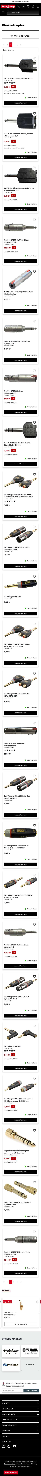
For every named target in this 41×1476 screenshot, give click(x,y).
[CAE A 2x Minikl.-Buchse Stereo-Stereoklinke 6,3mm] (20, 430)
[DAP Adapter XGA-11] (20, 584)
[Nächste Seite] (17, 44)
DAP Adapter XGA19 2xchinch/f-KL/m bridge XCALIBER (17, 645)
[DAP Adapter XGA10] (20, 1034)
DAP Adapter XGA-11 (12, 597)
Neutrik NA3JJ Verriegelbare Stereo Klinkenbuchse (18, 293)
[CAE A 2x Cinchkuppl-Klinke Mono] (20, 66)
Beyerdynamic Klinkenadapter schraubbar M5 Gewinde (16, 1152)
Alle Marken (30, 1365)
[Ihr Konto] (33, 6)
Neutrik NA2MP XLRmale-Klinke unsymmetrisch (17, 1253)
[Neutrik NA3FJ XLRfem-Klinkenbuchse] (20, 378)
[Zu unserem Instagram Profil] (3, 1446)
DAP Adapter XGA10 (12, 1046)
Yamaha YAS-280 (10, 1313)
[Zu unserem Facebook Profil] (8, 1446)
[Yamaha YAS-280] (20, 1305)
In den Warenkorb (21, 103)
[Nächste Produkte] (39, 1312)
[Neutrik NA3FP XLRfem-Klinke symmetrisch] (20, 932)
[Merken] (34, 58)
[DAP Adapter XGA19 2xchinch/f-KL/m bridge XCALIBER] (20, 632)
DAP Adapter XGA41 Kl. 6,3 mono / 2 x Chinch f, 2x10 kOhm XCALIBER (18, 495)
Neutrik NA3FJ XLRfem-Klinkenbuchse (13, 392)
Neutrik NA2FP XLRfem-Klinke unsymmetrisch (16, 241)
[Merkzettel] (28, 6)
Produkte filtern (22, 36)
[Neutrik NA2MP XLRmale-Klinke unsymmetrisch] (20, 1239)
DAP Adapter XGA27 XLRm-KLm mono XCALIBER (17, 548)
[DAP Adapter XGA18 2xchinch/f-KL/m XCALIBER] (20, 681)
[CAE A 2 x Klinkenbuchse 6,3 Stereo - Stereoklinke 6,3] (20, 176)
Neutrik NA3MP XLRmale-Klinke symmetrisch (17, 342)
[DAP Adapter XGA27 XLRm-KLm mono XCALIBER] (20, 535)
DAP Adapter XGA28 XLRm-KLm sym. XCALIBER (17, 797)
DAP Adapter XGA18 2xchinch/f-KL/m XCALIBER (17, 695)
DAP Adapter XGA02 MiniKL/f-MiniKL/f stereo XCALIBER (16, 847)
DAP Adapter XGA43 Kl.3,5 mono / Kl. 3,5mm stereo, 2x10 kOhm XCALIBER (18, 1100)
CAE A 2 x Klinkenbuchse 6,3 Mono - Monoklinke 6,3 (18, 135)
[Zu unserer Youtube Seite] (14, 1446)
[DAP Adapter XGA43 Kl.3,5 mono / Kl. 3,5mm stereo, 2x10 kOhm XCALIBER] (20, 1086)
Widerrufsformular (11, 1473)
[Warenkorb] (37, 6)
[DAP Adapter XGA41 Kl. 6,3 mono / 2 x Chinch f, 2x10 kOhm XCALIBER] (20, 482)
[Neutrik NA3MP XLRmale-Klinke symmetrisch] (20, 329)
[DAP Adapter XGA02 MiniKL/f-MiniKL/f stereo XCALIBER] (20, 833)
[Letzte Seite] (21, 44)
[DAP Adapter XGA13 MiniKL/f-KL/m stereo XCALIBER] (20, 883)
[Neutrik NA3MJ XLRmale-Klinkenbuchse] (20, 731)
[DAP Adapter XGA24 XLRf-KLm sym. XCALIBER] (20, 984)
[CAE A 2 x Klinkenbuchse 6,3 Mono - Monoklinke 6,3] (20, 121)
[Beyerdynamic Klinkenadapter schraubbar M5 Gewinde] (20, 1138)
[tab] (6, 1290)
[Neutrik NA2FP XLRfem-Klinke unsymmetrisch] (20, 227)
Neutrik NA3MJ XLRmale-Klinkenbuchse (14, 744)
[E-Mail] (23, 6)
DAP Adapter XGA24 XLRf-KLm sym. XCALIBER (16, 998)
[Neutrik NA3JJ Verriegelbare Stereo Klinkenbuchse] (20, 279)
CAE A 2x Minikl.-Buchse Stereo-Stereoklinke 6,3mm (17, 444)
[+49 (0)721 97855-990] (18, 6)
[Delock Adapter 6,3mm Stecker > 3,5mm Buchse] (20, 1190)
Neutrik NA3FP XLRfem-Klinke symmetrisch (16, 946)
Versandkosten (9, 1464)
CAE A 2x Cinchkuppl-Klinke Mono (18, 78)
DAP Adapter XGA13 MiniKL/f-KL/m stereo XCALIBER (18, 896)
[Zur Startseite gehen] (8, 6)
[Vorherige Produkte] (1, 1312)
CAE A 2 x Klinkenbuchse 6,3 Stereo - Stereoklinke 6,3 (19, 189)
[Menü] (3, 12)
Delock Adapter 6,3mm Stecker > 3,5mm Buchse (17, 1203)
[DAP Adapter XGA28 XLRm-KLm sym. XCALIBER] (20, 783)
